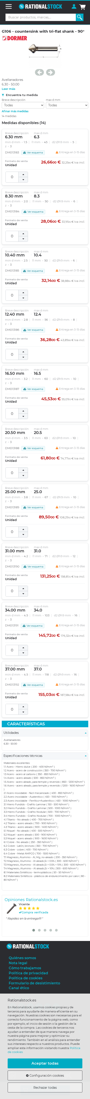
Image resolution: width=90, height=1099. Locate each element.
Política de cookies (25, 978)
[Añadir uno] (23, 174)
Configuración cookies (46, 1076)
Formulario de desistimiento (34, 983)
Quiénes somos (22, 958)
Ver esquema (35, 152)
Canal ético (19, 988)
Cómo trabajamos (25, 968)
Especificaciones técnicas (24, 756)
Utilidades (12, 733)
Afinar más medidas (15, 111)
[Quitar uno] (23, 179)
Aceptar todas (45, 1063)
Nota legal (18, 963)
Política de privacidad (28, 973)
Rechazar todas (45, 1088)
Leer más (8, 89)
